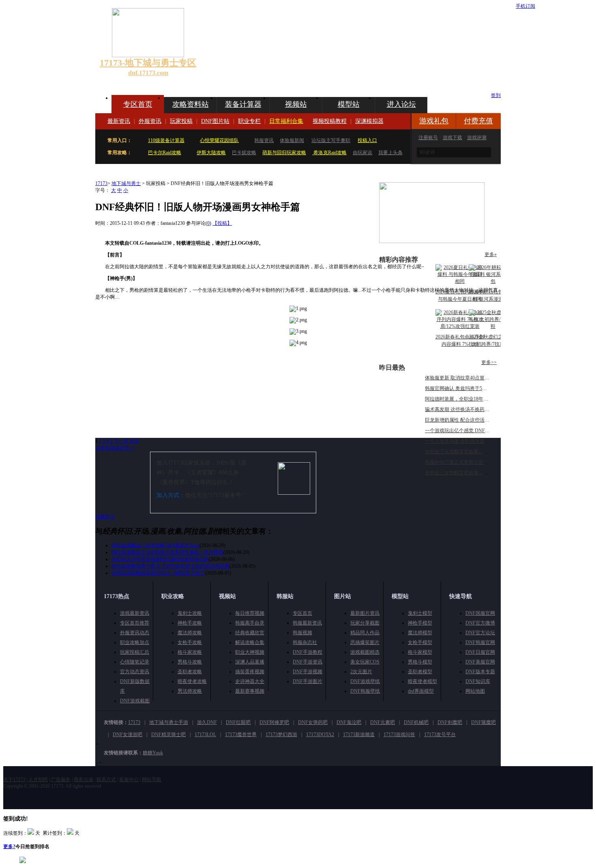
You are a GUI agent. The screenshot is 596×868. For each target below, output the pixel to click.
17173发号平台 (440, 734)
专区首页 (137, 104)
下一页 (121, 441)
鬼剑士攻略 (190, 613)
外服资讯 (150, 121)
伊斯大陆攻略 (211, 152)
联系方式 (106, 779)
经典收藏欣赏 (249, 632)
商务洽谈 (83, 779)
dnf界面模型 (421, 691)
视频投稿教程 (330, 121)
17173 (101, 183)
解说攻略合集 (249, 642)
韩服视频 (302, 632)
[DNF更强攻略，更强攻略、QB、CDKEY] (432, 241)
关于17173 (14, 779)
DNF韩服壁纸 (365, 691)
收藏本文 (105, 516)
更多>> (489, 362)
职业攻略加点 (134, 642)
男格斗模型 (420, 662)
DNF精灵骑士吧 (168, 734)
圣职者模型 (420, 671)
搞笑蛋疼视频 (249, 671)
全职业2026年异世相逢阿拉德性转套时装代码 (160, 559)
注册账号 (428, 137)
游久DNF (207, 722)
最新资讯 (118, 121)
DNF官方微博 (480, 623)
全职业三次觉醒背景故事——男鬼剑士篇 (468, 473)
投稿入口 (367, 140)
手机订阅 (525, 6)
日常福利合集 (286, 121)
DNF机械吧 (416, 722)
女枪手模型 (420, 642)
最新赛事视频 (249, 691)
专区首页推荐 (134, 623)
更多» (491, 254)
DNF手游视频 (307, 671)
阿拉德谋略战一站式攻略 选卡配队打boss (155, 545)
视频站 (296, 104)
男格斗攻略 (190, 662)
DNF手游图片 (307, 681)
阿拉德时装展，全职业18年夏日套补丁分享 (471, 399)
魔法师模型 (420, 632)
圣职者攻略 (190, 671)
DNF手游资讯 (307, 662)
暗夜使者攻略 (192, 681)
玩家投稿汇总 (134, 652)
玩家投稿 (181, 121)
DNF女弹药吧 (313, 722)
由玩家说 (362, 152)
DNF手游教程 (307, 652)
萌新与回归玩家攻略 (284, 152)
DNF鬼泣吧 (349, 722)
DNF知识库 (477, 681)
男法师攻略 (190, 691)
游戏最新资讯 (134, 613)
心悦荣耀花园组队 (219, 140)
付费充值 (478, 121)
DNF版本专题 (480, 671)
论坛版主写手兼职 (330, 140)
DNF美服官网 (480, 662)
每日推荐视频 (249, 613)
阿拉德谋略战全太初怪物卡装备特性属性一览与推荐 (167, 552)
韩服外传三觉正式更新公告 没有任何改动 (469, 462)
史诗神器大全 (249, 681)
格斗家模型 (420, 652)
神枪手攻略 (190, 623)
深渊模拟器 (369, 121)
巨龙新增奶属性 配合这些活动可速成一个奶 (472, 420)
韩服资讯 (264, 140)
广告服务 (61, 779)
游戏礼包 (433, 121)
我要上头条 (390, 152)
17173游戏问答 (399, 734)
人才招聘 (38, 779)
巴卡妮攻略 (244, 152)
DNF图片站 (215, 121)
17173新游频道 (359, 734)
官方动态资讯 (134, 671)
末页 (134, 441)
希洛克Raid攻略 (329, 152)
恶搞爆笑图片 (364, 642)
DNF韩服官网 (480, 642)
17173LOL (205, 734)
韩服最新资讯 (307, 623)
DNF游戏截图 (135, 701)
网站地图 (475, 691)
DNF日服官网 (480, 652)
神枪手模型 (420, 623)
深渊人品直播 (249, 662)
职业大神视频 (249, 652)
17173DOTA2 (320, 734)
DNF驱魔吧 (483, 722)
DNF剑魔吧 (449, 722)
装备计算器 (243, 104)
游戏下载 (452, 137)
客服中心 (129, 779)
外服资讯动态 (134, 632)
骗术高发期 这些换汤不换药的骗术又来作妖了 (474, 409)
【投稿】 (222, 223)
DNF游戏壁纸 (365, 681)
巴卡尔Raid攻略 (164, 152)
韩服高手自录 (249, 623)
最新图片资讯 (364, 613)
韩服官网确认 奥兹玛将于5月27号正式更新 (470, 388)
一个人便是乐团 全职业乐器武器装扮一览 (469, 441)
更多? (9, 846)
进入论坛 (401, 104)
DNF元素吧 (382, 722)
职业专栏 (249, 121)
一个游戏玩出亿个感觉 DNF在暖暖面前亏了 (472, 430)
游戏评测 (477, 137)
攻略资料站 (190, 104)
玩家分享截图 (364, 623)
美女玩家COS (364, 662)
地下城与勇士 (126, 183)
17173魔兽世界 (241, 734)
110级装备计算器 (166, 140)
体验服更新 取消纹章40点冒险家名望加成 (469, 378)
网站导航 (151, 779)
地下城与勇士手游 (168, 722)
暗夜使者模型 (422, 681)
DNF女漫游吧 (127, 734)
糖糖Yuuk (153, 753)
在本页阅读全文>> (115, 448)
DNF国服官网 (480, 613)
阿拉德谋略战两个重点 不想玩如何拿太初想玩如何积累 (170, 566)
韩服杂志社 (305, 642)
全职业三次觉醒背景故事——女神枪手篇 (468, 451)
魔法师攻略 (190, 632)
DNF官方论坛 (480, 632)
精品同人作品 (364, 632)
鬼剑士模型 (420, 613)
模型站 (349, 104)
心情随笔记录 (134, 662)
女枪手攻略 (190, 642)
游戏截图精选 (364, 652)
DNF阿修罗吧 (274, 722)
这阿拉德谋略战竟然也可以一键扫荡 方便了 (158, 573)
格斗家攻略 (190, 652)
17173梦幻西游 (281, 734)
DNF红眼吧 (238, 722)
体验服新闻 (292, 140)
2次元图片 (361, 671)
